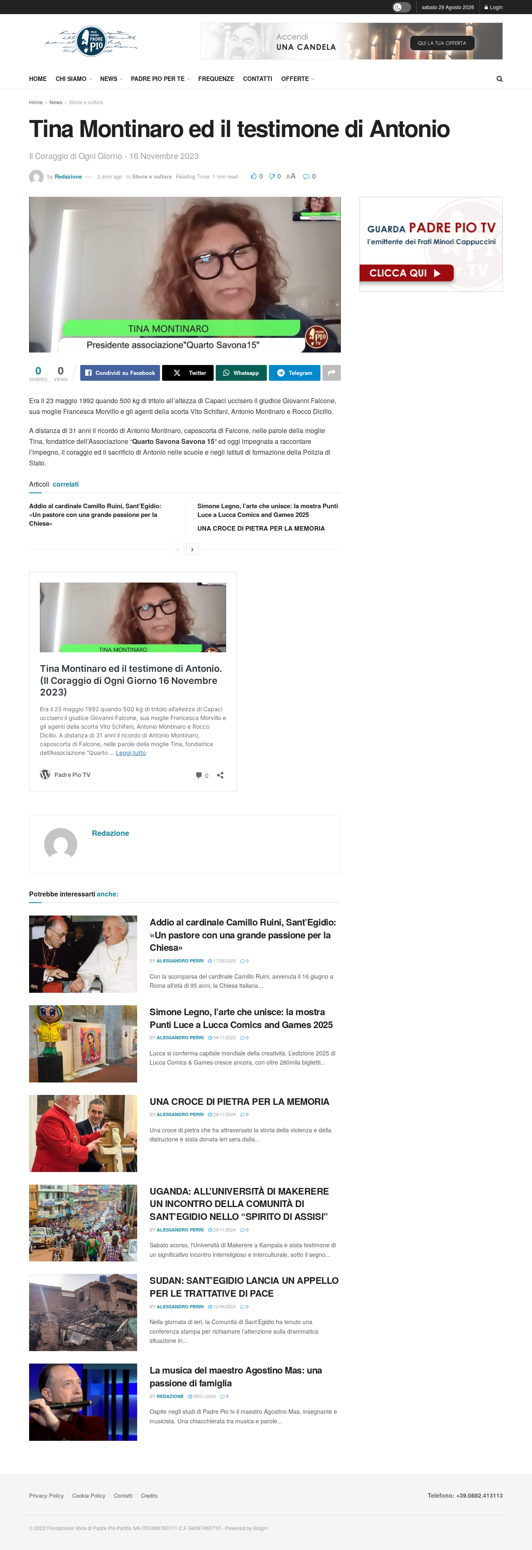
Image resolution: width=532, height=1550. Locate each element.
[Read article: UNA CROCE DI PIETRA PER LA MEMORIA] (83, 1133)
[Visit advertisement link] (351, 41)
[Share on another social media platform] (332, 373)
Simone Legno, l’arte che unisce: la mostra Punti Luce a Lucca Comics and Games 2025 (267, 510)
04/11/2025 (224, 1037)
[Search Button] (500, 78)
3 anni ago (109, 176)
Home (38, 78)
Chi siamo (71, 78)
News (108, 78)
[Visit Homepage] (91, 41)
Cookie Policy (89, 1495)
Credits (149, 1495)
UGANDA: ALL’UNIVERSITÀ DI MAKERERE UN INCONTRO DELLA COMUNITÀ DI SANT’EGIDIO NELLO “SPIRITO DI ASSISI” (239, 1203)
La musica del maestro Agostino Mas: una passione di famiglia (236, 1376)
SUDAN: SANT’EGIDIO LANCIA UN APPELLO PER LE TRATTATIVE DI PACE (244, 1286)
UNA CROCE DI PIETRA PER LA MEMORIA (261, 528)
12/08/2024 (224, 1306)
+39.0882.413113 (479, 1495)
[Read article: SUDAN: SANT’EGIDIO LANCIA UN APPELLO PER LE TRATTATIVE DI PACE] (83, 1312)
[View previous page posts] (177, 549)
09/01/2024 (204, 1396)
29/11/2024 (224, 1114)
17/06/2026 (224, 960)
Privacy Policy (46, 1495)
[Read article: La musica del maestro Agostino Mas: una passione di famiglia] (83, 1402)
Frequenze (216, 78)
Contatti (257, 78)
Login (496, 6)
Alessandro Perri (180, 960)
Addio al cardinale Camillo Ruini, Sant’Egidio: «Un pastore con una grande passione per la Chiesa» (95, 514)
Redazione (68, 176)
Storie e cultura (86, 101)
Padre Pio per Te (158, 78)
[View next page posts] (192, 549)
